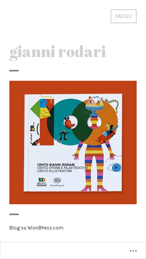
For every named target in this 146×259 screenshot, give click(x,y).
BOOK (79, 149)
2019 (65, 149)
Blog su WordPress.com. (36, 228)
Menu (123, 16)
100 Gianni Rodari (73, 137)
